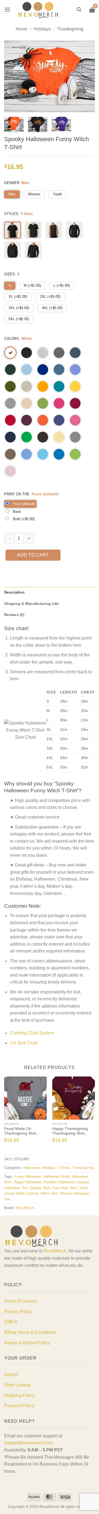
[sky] (43, 454)
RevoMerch (25, 1208)
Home (22, 29)
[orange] (43, 420)
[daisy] (75, 386)
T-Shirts (64, 1168)
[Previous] (6, 1115)
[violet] (75, 369)
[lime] (75, 454)
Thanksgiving (70, 29)
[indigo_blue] (59, 369)
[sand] (26, 386)
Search (11, 1374)
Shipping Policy (19, 1395)
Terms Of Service (20, 1301)
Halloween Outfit (56, 1176)
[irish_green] (26, 437)
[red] (10, 420)
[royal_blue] (43, 369)
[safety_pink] (75, 420)
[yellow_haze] (59, 437)
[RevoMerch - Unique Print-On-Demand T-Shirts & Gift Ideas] (38, 10)
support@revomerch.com (28, 1442)
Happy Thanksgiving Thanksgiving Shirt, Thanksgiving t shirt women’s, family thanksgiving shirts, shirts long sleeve (70, 1131)
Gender (11, 183)
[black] (26, 352)
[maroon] (26, 420)
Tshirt (83, 1188)
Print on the (16, 494)
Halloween (31, 1168)
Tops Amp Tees (64, 1188)
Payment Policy (19, 1405)
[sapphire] (59, 454)
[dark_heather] (75, 352)
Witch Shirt (49, 1193)
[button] (7, 9)
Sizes (9, 274)
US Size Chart (24, 1043)
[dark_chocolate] (43, 437)
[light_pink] (10, 471)
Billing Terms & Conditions (30, 1332)
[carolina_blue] (26, 454)
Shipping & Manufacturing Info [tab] (31, 604)
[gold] (43, 386)
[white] (10, 352)
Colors (11, 339)
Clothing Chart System (32, 1033)
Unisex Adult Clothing (21, 1193)
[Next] (92, 1115)
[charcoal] (59, 352)
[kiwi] (43, 403)
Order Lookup (17, 1385)
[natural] (26, 403)
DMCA (10, 1321)
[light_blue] (26, 369)
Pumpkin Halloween (59, 1182)
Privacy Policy (18, 1311)
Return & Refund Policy (27, 1342)
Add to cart (33, 555)
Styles (11, 214)
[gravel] (75, 437)
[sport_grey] (10, 403)
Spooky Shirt (39, 1188)
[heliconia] (59, 403)
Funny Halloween (27, 1176)
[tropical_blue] (59, 386)
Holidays (42, 29)
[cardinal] (75, 403)
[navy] (10, 437)
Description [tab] (14, 592)
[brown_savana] (10, 454)
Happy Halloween (27, 1182)
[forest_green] (10, 369)
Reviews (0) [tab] (14, 615)
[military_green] (10, 386)
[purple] (59, 420)
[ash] (43, 352)
